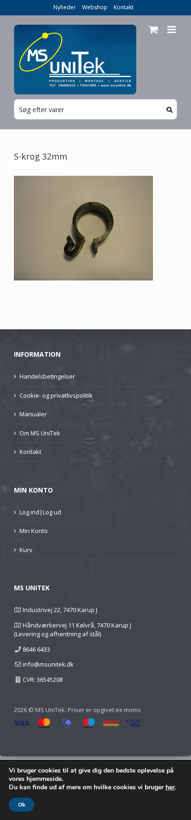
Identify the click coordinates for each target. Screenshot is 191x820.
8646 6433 (36, 649)
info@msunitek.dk (48, 664)
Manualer (33, 414)
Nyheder (64, 7)
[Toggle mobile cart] (153, 29)
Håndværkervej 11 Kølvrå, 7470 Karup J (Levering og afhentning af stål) (72, 630)
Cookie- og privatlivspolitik (56, 395)
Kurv (25, 550)
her (170, 787)
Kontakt (124, 7)
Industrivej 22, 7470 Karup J (60, 610)
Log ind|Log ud (40, 512)
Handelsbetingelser (47, 376)
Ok (21, 804)
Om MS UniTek (39, 433)
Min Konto (33, 531)
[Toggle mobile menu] (172, 29)
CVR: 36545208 (43, 679)
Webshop (95, 7)
